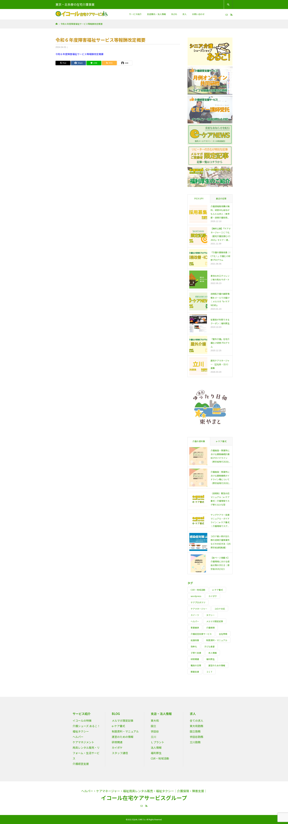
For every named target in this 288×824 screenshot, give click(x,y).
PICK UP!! (198, 198)
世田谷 (155, 731)
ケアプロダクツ (198, 602)
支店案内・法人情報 (156, 14)
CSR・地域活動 (198, 589)
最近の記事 (221, 198)
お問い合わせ (198, 14)
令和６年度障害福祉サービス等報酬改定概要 (80, 54)
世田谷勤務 (196, 737)
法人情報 (156, 747)
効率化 (194, 646)
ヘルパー (195, 621)
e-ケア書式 (221, 441)
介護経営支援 (81, 764)
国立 (153, 726)
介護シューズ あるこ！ (86, 726)
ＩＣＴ (209, 671)
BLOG (174, 14)
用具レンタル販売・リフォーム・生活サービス (86, 753)
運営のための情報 (216, 665)
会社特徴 (223, 633)
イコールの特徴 (82, 720)
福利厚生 (210, 659)
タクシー (210, 614)
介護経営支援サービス (201, 633)
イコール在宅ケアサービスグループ (144, 797)
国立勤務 (195, 731)
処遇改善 (195, 640)
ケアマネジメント (83, 742)
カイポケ (212, 596)
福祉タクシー (81, 731)
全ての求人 (196, 720)
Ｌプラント (157, 742)
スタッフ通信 (120, 753)
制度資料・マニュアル (216, 640)
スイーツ (195, 614)
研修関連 (195, 659)
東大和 (155, 720)
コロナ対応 (219, 608)
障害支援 (195, 671)
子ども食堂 (209, 646)
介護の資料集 (198, 441)
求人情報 (212, 652)
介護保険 (210, 627)
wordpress (196, 596)
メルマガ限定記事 (214, 621)
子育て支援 (196, 652)
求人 (184, 14)
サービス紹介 (135, 14)
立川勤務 (195, 742)
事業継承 (195, 627)
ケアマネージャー (199, 608)
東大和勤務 (196, 726)
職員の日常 (196, 665)
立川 (153, 737)
